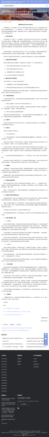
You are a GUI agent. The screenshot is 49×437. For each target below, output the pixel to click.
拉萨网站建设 (4, 385)
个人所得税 (15, 29)
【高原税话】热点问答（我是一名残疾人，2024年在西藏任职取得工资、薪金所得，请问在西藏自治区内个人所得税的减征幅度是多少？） (36, 341)
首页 (2, 21)
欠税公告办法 (6, 341)
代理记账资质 (36, 366)
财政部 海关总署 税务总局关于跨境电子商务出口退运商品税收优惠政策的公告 (36, 338)
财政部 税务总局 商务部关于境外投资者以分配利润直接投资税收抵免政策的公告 (13, 343)
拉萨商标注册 (4, 383)
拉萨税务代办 (4, 372)
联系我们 (35, 361)
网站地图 (38, 431)
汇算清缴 (24, 29)
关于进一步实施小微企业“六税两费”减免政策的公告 (17, 330)
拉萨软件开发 (4, 388)
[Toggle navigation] (46, 6)
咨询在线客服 (23, 404)
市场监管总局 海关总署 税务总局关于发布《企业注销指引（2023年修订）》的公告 (36, 346)
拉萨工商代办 (4, 369)
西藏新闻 (19, 361)
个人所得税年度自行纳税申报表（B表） (13, 314)
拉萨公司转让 (4, 366)
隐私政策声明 (36, 364)
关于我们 (35, 358)
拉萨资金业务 (4, 391)
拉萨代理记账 (4, 374)
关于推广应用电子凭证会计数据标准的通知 (36, 343)
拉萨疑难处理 (4, 380)
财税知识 (19, 364)
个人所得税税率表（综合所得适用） (12, 308)
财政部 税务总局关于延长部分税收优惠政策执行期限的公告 (19, 328)
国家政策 (18, 17)
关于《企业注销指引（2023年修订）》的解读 (13, 346)
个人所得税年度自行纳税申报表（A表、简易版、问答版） (17, 311)
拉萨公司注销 (4, 364)
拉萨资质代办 (4, 377)
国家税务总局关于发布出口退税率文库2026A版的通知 (13, 338)
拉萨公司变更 (4, 361)
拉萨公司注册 (4, 358)
